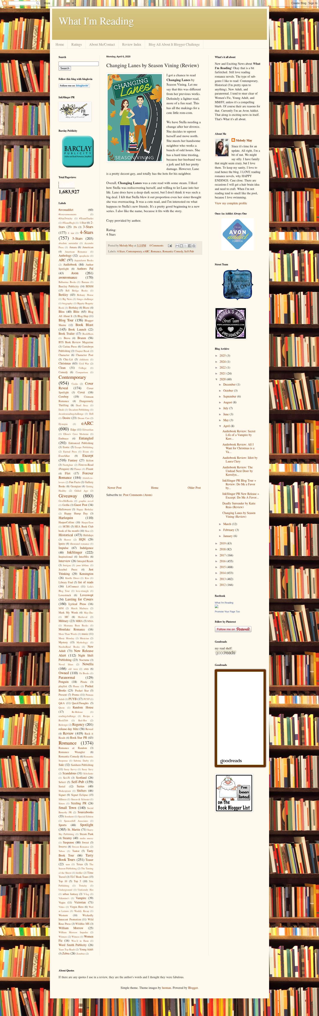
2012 (223, 585)
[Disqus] (154, 314)
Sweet (85, 842)
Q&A (62, 703)
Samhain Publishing (82, 765)
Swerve (63, 846)
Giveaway (68, 495)
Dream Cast (83, 418)
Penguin (64, 682)
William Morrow (71, 928)
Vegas (62, 902)
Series (80, 786)
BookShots (87, 333)
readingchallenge (67, 716)
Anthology (65, 255)
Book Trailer (67, 333)
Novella (87, 663)
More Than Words (68, 633)
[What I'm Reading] (216, 607)
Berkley (63, 295)
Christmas (65, 363)
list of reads (85, 582)
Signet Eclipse (79, 795)
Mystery (63, 642)
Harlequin (66, 517)
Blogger (193, 988)
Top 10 (63, 881)
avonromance (68, 277)
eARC (146, 251)
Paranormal (67, 677)
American (87, 247)
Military (64, 621)
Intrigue (67, 565)
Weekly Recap (81, 911)
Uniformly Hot (85, 889)
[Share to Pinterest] (194, 246)
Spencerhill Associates (76, 820)
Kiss (87, 578)
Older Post (194, 488)
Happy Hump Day (76, 513)
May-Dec (88, 612)
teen (68, 864)
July (226, 408)
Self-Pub (189, 251)
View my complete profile (231, 203)
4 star (71, 232)
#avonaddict (66, 210)
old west (73, 668)
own (86, 669)
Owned (64, 672)
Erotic (66, 447)
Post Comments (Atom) (137, 495)
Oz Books (84, 673)
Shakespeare (65, 790)
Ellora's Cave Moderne (76, 434)
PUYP (87, 699)
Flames (77, 469)
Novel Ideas (66, 664)
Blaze (86, 307)
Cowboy (64, 396)
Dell (91, 413)
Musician (84, 638)
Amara (73, 247)
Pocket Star (82, 690)
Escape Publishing (84, 447)
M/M (61, 608)
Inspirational (66, 557)
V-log (86, 894)
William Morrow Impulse (73, 932)
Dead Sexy (82, 405)
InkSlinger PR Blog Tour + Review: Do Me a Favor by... (239, 484)
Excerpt (87, 455)
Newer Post (114, 488)
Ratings (76, 44)
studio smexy (86, 838)
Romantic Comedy (173, 251)
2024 (223, 361)
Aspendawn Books (83, 260)
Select (62, 782)
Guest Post (80, 505)
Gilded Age (81, 490)
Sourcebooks (85, 812)
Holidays (88, 535)
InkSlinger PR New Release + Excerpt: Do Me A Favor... (240, 495)
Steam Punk (86, 834)
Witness (75, 936)
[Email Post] (170, 245)
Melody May (244, 140)
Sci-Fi (66, 778)
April (227, 426)
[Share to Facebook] (189, 246)
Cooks (75, 383)
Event (86, 451)
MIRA (79, 621)
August (228, 402)
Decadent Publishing (79, 409)
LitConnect (72, 586)
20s (75, 227)
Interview (64, 561)
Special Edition (85, 816)
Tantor (75, 851)
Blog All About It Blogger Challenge (174, 44)
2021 (223, 373)
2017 (223, 555)
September (230, 396)
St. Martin (73, 829)
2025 (223, 355)
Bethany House (85, 294)
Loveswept (86, 595)
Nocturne (84, 660)
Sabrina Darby (81, 760)
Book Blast (84, 324)
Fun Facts (74, 482)
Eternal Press (70, 451)
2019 (223, 543)
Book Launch (77, 329)
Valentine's (64, 898)
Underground (65, 889)
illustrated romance (79, 543)
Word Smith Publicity (73, 945)
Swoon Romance (80, 846)
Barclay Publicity (69, 286)
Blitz (76, 311)
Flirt (67, 473)
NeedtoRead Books (69, 646)
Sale (61, 765)
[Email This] (177, 246)
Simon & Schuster (80, 799)
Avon (74, 272)
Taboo (62, 851)
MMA (90, 621)
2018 (223, 549)
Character (64, 355)
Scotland (81, 777)
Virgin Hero (77, 907)
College (82, 367)
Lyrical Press (77, 604)
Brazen (81, 338)
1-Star (82, 222)
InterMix (84, 557)
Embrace (64, 438)
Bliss (61, 311)
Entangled (86, 438)
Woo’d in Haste (80, 940)
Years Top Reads (67, 949)
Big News (67, 299)
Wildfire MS (82, 924)
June (226, 414)
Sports (62, 825)
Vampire (81, 898)
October (228, 390)
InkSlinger (74, 552)
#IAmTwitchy (65, 218)
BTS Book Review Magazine (76, 342)
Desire (66, 418)
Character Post (84, 355)
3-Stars (88, 226)
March (227, 524)
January (228, 536)
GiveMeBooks (66, 500)
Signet (62, 795)
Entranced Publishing (81, 443)
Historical (66, 534)
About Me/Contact (102, 44)
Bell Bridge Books (77, 290)
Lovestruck (65, 595)
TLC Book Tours (79, 877)
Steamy (67, 838)
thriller (79, 872)
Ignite (62, 543)
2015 (223, 567)
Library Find (66, 582)
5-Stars (77, 238)
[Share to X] (185, 246)
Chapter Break (82, 351)
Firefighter (68, 464)
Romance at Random (73, 748)
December (230, 384)
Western (63, 915)
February (229, 530)
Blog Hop (82, 316)
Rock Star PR (78, 737)
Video (62, 906)
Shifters (81, 790)
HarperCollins (66, 522)
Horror (67, 539)
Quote (62, 707)
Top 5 (77, 881)
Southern (69, 816)
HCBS (66, 526)
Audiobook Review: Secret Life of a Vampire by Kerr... (238, 435)
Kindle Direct (72, 578)
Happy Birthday (85, 509)
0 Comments (156, 245)
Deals (61, 409)
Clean (62, 368)
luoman (166, 988)
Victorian (80, 902)
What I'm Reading (96, 20)
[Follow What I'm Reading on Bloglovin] (74, 87)
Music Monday (66, 638)
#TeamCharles (86, 218)
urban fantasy (70, 894)
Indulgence (86, 548)
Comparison (82, 372)
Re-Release (77, 711)
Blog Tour (66, 320)
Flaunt (89, 469)
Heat (87, 530)
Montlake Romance (72, 629)
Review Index (131, 44)
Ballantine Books (67, 282)
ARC (62, 259)
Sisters (62, 803)
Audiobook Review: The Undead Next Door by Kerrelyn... (237, 471)
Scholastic (88, 773)
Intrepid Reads (85, 561)
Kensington (86, 574)
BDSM (89, 286)
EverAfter (64, 456)
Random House (83, 707)
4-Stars (121, 251)
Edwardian (87, 429)
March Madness (79, 608)
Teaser (89, 860)
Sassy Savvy (70, 769)
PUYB (73, 699)
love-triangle (82, 590)
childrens (84, 359)
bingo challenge (85, 299)
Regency (78, 724)
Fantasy (72, 460)
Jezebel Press (68, 569)
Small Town (67, 807)
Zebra (65, 953)
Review (68, 733)
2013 (223, 579)
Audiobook (70, 264)
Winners (63, 936)
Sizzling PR (78, 803)
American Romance (76, 251)
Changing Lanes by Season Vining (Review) (238, 515)
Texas (79, 864)
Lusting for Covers (79, 599)
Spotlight (86, 824)
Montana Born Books (76, 625)
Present (63, 695)
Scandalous (69, 773)
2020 (223, 379)
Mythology (82, 642)
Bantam (85, 282)
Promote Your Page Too (227, 611)
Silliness (63, 799)
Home (60, 44)
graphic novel (86, 500)
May (226, 420)
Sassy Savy (87, 769)
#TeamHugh (68, 222)
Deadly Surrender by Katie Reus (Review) (238, 505)
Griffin (65, 505)
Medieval (82, 617)
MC (67, 617)
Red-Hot (82, 720)
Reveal (89, 729)
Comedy (63, 372)
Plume (76, 686)
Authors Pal (85, 268)
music (85, 634)
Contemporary (134, 251)
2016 (223, 561)
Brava (67, 338)
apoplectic (84, 255)
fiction (89, 460)
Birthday (73, 307)
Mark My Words (68, 612)
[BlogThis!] (181, 246)
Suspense (68, 842)
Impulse (63, 548)
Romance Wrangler (72, 752)
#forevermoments (67, 214)
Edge (73, 429)
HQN (82, 539)
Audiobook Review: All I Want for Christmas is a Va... (238, 448)
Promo (75, 695)
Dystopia (63, 424)
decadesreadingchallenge (71, 413)
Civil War (84, 363)
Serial (62, 786)
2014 (223, 573)
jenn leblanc (82, 565)
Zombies (80, 953)
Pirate (84, 682)
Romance (156, 251)
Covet (81, 392)
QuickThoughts (80, 703)
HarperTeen (87, 522)
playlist (63, 686)
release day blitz (69, 729)
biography (67, 303)
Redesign (63, 724)
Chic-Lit (68, 359)
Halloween (65, 509)
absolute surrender (68, 243)
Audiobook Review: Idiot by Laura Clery (240, 459)
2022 (223, 367)
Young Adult (86, 949)
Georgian (76, 486)
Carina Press (70, 346)
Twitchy (83, 885)
